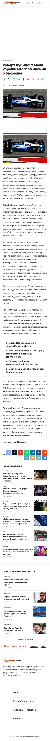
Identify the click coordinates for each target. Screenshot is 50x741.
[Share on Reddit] (28, 79)
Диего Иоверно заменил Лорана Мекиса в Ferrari (20, 344)
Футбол (5, 501)
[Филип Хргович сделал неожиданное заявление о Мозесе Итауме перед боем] (40, 535)
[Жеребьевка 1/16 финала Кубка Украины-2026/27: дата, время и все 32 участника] (40, 505)
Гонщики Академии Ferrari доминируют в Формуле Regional (15, 613)
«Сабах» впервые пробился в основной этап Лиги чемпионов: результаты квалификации (17, 521)
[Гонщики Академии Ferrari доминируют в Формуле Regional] (39, 611)
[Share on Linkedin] (19, 79)
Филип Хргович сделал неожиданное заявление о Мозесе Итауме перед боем (15, 536)
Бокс (4, 486)
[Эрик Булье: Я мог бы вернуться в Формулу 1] (39, 628)
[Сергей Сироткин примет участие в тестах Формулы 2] (39, 597)
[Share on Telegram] (33, 79)
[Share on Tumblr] (23, 79)
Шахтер (45, 646)
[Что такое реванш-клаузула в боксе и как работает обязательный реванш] (40, 490)
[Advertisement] (25, 32)
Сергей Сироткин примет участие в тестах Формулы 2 (16, 597)
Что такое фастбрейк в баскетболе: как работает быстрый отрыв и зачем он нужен (17, 476)
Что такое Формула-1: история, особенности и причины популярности (24, 353)
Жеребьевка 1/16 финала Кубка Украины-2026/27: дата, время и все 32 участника (16, 506)
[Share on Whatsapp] (14, 79)
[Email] (38, 79)
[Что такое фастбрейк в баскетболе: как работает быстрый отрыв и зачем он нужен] (40, 475)
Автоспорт (8, 60)
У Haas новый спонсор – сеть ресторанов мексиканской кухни (16, 582)
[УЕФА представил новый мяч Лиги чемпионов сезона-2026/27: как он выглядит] (40, 551)
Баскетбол (6, 471)
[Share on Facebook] (4, 79)
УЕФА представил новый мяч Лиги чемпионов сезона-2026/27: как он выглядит (18, 551)
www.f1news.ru (19, 442)
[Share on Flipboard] (20, 452)
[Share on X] (9, 79)
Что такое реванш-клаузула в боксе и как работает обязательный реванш (16, 491)
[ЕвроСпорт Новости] (11, 2)
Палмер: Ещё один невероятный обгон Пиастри (21, 363)
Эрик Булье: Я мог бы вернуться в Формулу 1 (14, 629)
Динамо (34, 646)
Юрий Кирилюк (18, 85)
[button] (27, 3)
